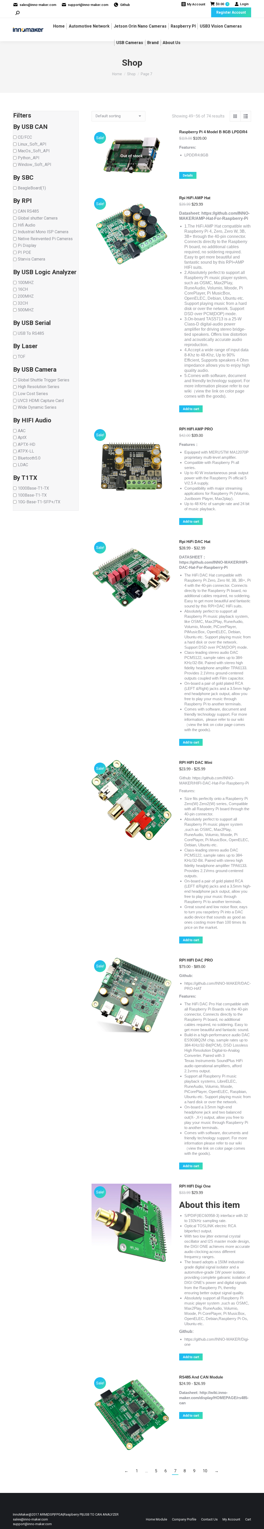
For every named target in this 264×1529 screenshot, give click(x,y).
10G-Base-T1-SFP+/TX (39, 501)
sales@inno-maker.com (38, 5)
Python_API (28, 157)
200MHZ (26, 296)
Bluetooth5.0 (29, 457)
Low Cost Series (33, 393)
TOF (21, 356)
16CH (23, 289)
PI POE (24, 252)
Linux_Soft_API (32, 143)
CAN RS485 (28, 211)
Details (188, 175)
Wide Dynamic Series (37, 407)
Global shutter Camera (37, 218)
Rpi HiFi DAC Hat (194, 541)
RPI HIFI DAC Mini (195, 762)
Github (125, 5)
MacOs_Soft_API (34, 150)
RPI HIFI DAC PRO (196, 960)
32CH (23, 302)
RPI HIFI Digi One (195, 1186)
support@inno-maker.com (88, 5)
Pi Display (27, 245)
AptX (22, 437)
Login (244, 4)
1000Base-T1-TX (33, 488)
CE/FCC (25, 137)
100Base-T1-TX (32, 494)
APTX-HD (26, 444)
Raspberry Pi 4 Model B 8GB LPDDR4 (213, 132)
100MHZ (26, 282)
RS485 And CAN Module (201, 1377)
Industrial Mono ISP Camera (43, 231)
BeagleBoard (29, 187)
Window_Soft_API (34, 164)
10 (205, 1470)
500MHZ (26, 309)
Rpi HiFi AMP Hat (194, 198)
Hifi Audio (26, 224)
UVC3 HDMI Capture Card (41, 400)
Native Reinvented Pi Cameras (45, 238)
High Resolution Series (38, 386)
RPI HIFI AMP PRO (196, 429)
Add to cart (191, 409)
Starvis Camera (31, 259)
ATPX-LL (26, 451)
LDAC (23, 464)
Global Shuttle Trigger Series (43, 379)
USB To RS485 (31, 333)
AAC (22, 430)
